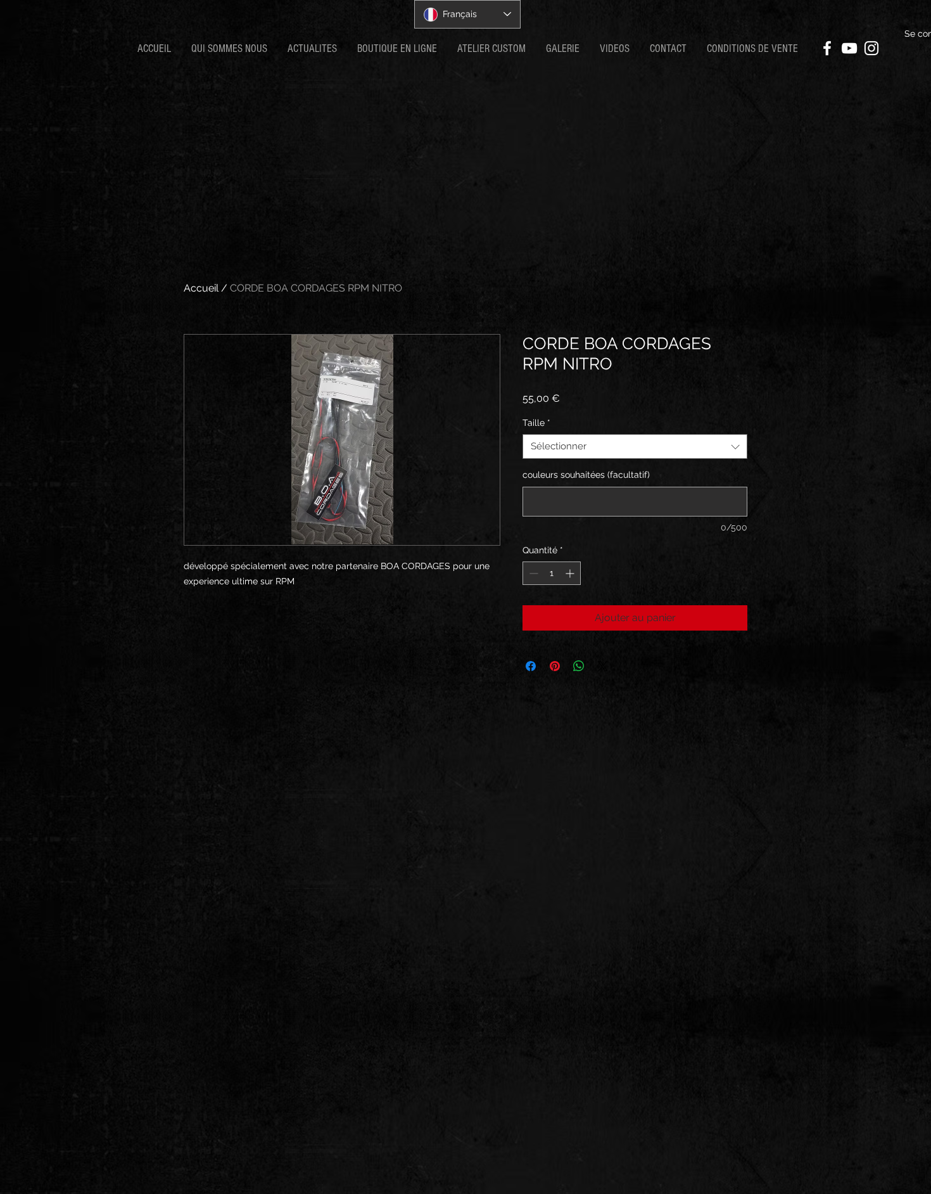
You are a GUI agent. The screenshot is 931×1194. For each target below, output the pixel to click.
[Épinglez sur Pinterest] (554, 666)
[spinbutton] (551, 573)
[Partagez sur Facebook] (530, 666)
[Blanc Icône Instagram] (871, 48)
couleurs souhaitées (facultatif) (586, 475)
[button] (312, 49)
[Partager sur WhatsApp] (578, 666)
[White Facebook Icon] (827, 48)
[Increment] (571, 573)
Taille (536, 423)
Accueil (201, 288)
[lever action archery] (849, 48)
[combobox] (634, 446)
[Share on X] (603, 666)
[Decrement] (532, 573)
